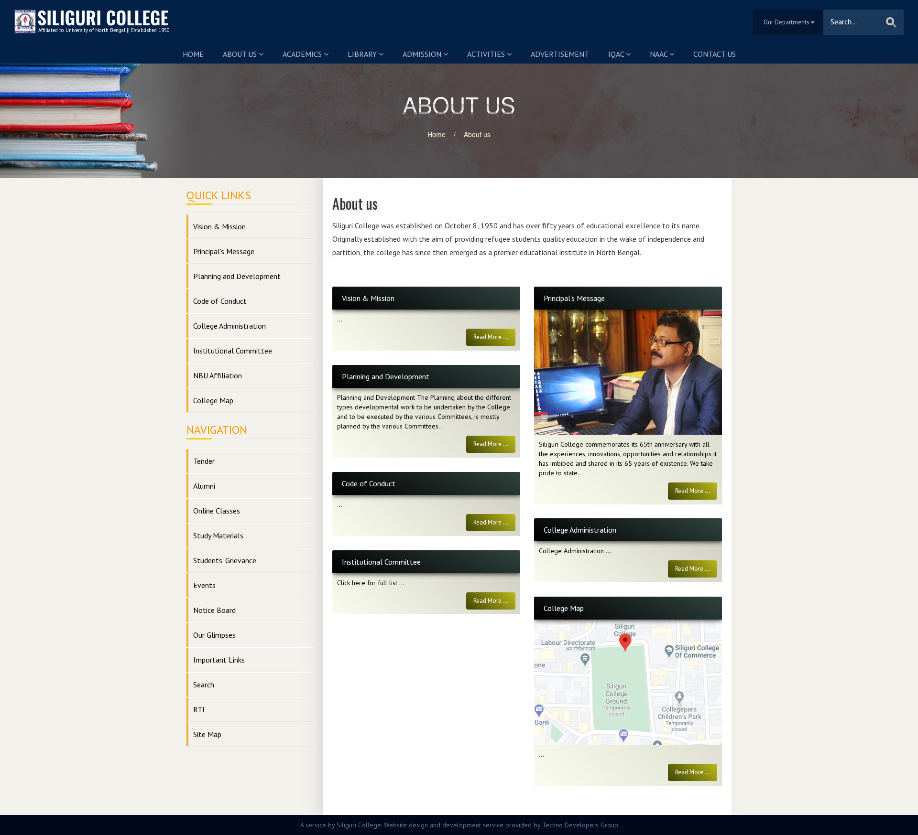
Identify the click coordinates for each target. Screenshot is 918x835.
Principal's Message (223, 251)
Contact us (714, 54)
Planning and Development (237, 276)
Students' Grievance (224, 560)
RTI (199, 709)
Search (203, 684)
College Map (213, 400)
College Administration (229, 326)
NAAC (659, 54)
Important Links (219, 659)
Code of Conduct (220, 301)
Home (193, 54)
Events (204, 585)
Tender (204, 461)
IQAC (617, 54)
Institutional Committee (232, 350)
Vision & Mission (219, 226)
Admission (423, 54)
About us (241, 54)
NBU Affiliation (217, 375)
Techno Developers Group (580, 825)
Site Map (207, 734)
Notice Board (214, 610)
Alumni (204, 486)
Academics (303, 54)
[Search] (891, 22)
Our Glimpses (214, 635)
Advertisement (560, 54)
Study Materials (218, 535)
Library (363, 54)
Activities (487, 54)
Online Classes (216, 510)
